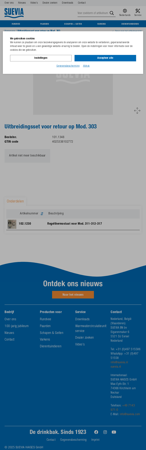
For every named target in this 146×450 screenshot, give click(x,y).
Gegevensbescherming (68, 66)
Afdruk (86, 66)
